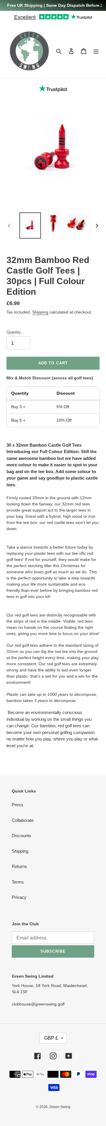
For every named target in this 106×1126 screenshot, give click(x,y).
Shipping (40, 312)
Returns (19, 866)
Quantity (13, 332)
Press (17, 804)
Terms (18, 881)
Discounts (21, 835)
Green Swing (59, 1107)
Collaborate (23, 820)
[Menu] (96, 51)
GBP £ (51, 1037)
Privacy (19, 897)
